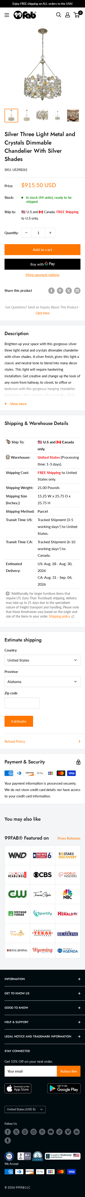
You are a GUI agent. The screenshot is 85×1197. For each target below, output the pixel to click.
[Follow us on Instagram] (33, 1132)
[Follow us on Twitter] (16, 1132)
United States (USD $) (21, 1109)
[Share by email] (77, 290)
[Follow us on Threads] (25, 1132)
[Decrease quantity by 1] (26, 233)
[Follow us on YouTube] (51, 1132)
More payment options (43, 275)
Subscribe (68, 1071)
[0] (77, 15)
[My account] (67, 14)
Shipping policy (60, 616)
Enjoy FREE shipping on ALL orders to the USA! (42, 3)
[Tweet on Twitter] (69, 290)
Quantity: (12, 233)
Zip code (11, 693)
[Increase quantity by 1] (50, 233)
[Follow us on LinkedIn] (76, 1132)
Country (11, 650)
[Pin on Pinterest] (60, 290)
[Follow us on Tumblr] (8, 1140)
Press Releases (69, 838)
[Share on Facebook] (51, 290)
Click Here (43, 313)
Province (11, 672)
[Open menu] (7, 15)
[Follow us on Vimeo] (68, 1132)
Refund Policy (15, 741)
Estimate (18, 721)
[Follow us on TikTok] (59, 1132)
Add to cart (42, 249)
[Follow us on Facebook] (8, 1132)
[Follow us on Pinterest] (42, 1132)
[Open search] (58, 14)
